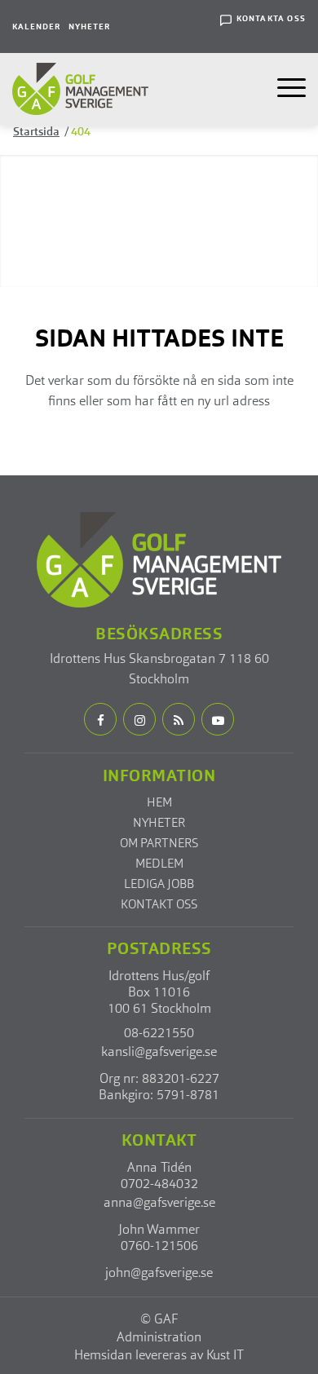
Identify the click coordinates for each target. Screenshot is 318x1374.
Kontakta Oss (271, 19)
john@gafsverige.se (159, 1273)
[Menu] (286, 89)
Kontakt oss (159, 905)
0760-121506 (159, 1246)
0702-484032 (159, 1184)
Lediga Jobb (159, 885)
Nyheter (89, 27)
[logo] (80, 89)
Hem (159, 803)
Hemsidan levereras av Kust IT (159, 1356)
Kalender (36, 27)
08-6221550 (159, 1033)
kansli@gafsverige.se (159, 1052)
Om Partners (159, 844)
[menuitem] (36, 26)
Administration (159, 1338)
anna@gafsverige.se (159, 1203)
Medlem (159, 865)
